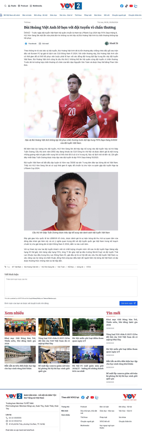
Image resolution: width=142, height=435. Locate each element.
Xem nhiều (65, 415)
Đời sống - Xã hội (40, 15)
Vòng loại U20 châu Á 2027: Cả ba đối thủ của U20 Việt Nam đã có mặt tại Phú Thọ (122, 337)
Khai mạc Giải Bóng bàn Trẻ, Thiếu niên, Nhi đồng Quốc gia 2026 (122, 322)
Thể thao (78, 15)
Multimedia (37, 6)
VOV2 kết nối (104, 421)
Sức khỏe (97, 15)
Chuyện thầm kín (125, 421)
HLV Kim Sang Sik (48, 267)
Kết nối (106, 15)
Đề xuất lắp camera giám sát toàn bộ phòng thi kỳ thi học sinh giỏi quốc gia (122, 376)
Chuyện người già (119, 15)
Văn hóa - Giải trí (66, 15)
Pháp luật (88, 15)
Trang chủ (65, 407)
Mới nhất (64, 411)
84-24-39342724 (15, 421)
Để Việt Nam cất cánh (12, 15)
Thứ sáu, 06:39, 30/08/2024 (107, 22)
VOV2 (88, 267)
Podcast (24, 6)
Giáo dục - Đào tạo (107, 411)
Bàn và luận (27, 15)
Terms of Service (48, 298)
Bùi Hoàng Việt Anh (31, 267)
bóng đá (80, 267)
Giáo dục (53, 15)
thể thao (71, 267)
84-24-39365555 (15, 418)
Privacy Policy (37, 298)
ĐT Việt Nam (16, 267)
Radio (13, 6)
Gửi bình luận (127, 303)
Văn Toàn (61, 267)
